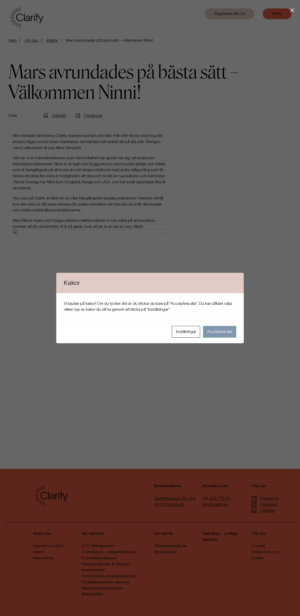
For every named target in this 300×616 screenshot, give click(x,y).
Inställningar (186, 331)
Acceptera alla (219, 331)
